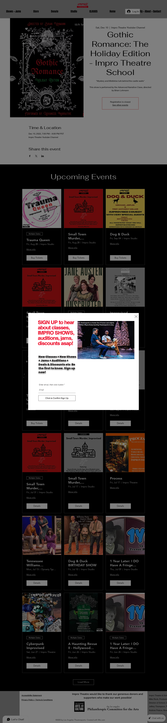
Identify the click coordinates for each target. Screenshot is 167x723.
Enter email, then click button (51, 385)
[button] (136, 316)
